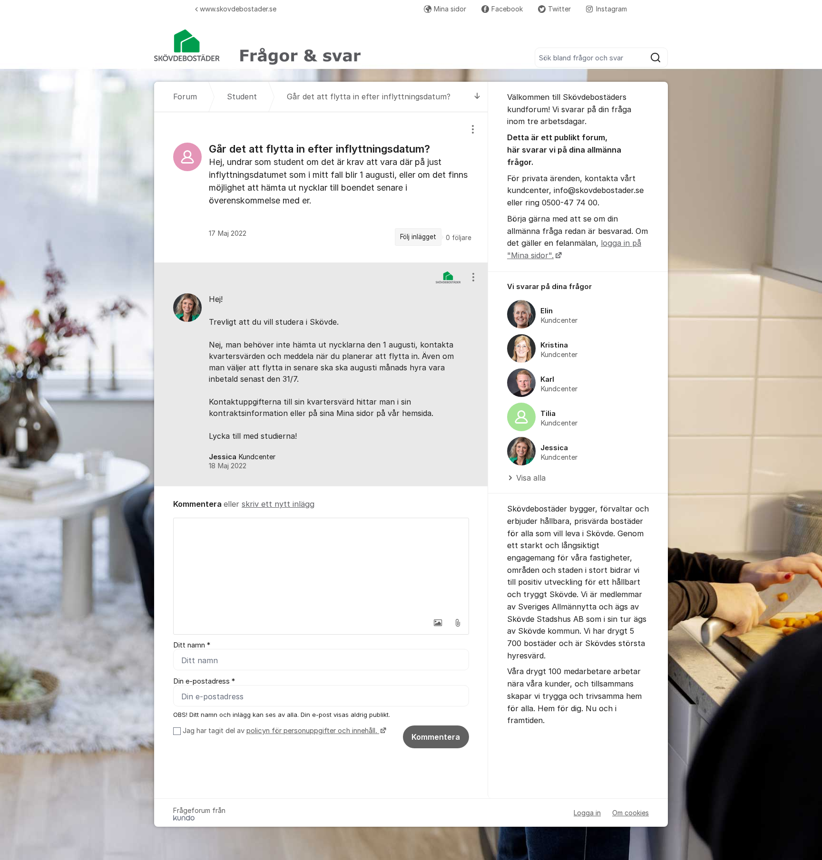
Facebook (507, 9)
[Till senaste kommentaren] (477, 96)
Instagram (611, 9)
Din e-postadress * (204, 681)
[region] (321, 187)
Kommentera (435, 737)
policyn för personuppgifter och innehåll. (312, 730)
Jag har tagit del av (280, 730)
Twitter (559, 9)
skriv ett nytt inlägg (278, 504)
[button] (438, 622)
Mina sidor (450, 9)
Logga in (587, 813)
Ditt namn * (191, 645)
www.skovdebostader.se (238, 9)
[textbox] (321, 565)
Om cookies (630, 813)
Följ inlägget (418, 237)
